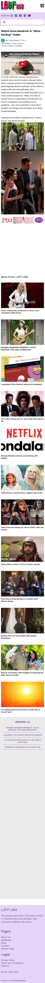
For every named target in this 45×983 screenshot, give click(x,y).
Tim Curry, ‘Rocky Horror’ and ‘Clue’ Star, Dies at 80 (22, 420)
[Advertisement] (22, 248)
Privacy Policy (8, 960)
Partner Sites (7, 948)
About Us (5, 937)
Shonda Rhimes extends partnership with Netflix (19, 457)
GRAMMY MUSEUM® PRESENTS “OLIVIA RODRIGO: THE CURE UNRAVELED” (18, 348)
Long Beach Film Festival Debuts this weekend (21, 384)
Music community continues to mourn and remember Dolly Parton (20, 311)
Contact (5, 946)
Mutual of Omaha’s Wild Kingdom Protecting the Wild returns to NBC (22, 674)
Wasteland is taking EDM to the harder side (22, 747)
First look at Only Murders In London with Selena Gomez (19, 600)
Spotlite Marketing (18, 980)
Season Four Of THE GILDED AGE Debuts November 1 (19, 637)
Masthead (6, 940)
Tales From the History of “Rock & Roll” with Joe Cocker (22, 528)
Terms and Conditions (12, 963)
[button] (42, 5)
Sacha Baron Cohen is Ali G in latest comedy (20, 564)
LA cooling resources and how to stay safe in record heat (20, 711)
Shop (3, 943)
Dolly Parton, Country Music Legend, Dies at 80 (21, 493)
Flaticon (5, 966)
